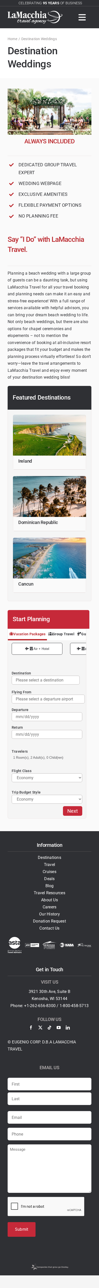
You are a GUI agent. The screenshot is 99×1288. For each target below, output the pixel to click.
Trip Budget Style (26, 792)
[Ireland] (49, 416)
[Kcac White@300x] (49, 943)
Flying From (21, 692)
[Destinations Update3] (49, 539)
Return (17, 727)
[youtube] (59, 1028)
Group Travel (63, 634)
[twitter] (40, 1028)
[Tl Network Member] (84, 945)
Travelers (20, 751)
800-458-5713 (76, 1005)
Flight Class (21, 771)
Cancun (25, 584)
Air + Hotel (41, 649)
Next (72, 811)
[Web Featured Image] (49, 478)
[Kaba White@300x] (67, 944)
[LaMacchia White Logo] (35, 12)
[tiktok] (49, 1028)
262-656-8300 (43, 1005)
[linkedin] (68, 1028)
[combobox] (48, 699)
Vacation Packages (29, 634)
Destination (21, 673)
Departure (20, 710)
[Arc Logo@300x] (32, 945)
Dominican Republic (38, 522)
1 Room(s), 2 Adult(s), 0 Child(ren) (38, 757)
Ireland (25, 461)
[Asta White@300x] (15, 938)
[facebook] (31, 1028)
